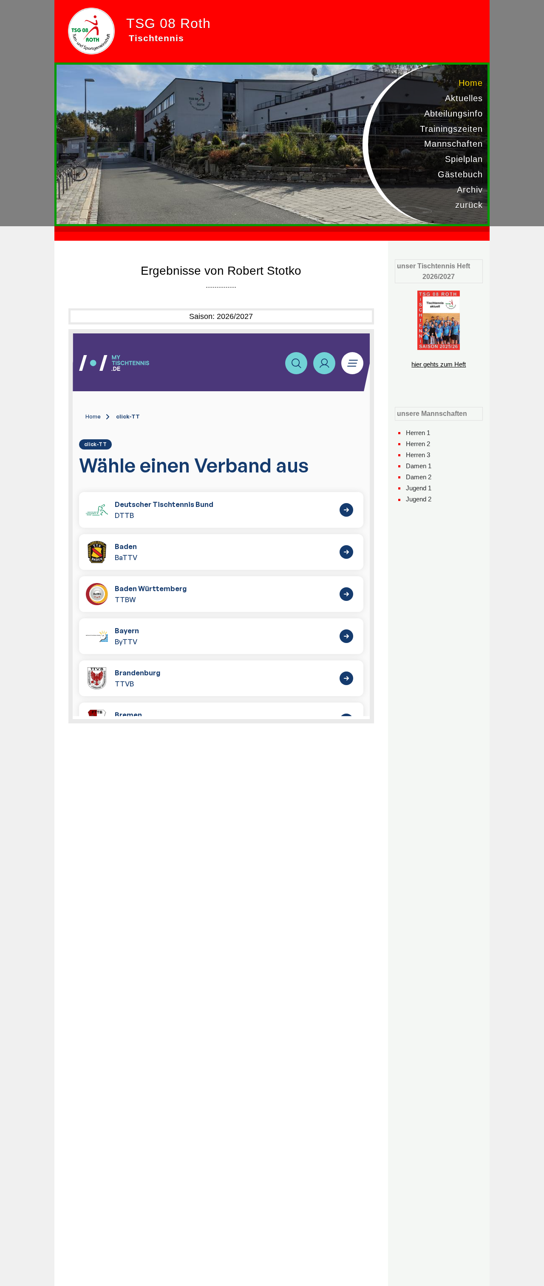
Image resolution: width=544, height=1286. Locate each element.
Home (471, 83)
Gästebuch (460, 174)
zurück (469, 205)
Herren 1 (418, 432)
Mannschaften (453, 143)
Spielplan (464, 159)
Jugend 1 (418, 488)
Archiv (470, 189)
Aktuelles (464, 98)
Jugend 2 (418, 499)
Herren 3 (418, 454)
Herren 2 (418, 443)
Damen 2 (418, 477)
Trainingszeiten (451, 129)
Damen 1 (418, 465)
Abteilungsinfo (453, 113)
